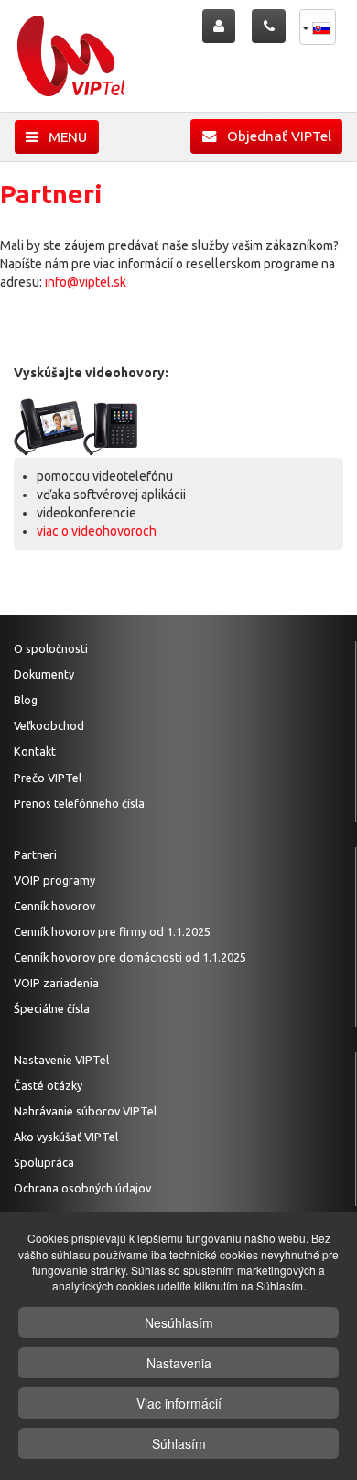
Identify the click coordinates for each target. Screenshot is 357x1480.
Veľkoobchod (49, 725)
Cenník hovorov (54, 905)
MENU (62, 137)
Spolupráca (44, 1162)
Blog (26, 699)
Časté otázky (48, 1085)
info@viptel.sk (85, 282)
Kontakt (35, 751)
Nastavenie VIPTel (61, 1059)
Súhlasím (179, 1443)
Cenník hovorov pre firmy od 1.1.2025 (112, 931)
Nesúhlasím (179, 1322)
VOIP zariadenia (56, 982)
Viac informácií (179, 1403)
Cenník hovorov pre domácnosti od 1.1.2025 (130, 957)
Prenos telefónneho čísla (79, 803)
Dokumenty (44, 674)
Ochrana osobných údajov (82, 1187)
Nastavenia (178, 1363)
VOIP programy (54, 880)
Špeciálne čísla (52, 1008)
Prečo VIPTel (47, 777)
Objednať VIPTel (273, 136)
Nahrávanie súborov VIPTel (85, 1111)
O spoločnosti (51, 648)
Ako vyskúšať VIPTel (66, 1136)
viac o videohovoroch (97, 531)
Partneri (35, 854)
